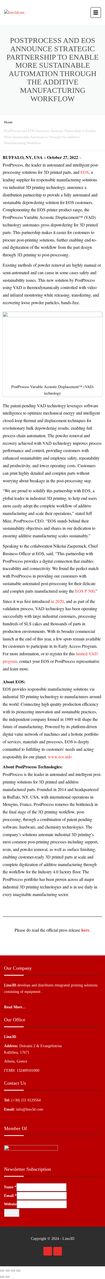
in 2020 (57, 601)
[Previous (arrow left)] (2, 1277)
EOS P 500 (84, 591)
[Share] (7, 1270)
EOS (84, 172)
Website (10, 1204)
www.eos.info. (60, 756)
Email (10, 1196)
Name (10, 1187)
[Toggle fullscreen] (13, 1270)
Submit (11, 1213)
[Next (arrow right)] (7, 1277)
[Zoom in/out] (18, 1270)
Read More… (15, 1007)
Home (8, 122)
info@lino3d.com (29, 1109)
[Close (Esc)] (2, 1270)
